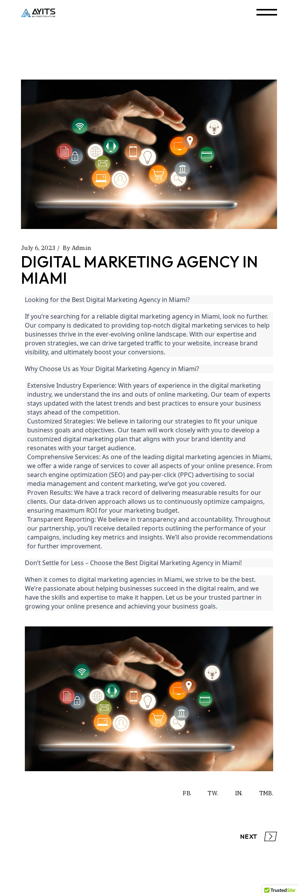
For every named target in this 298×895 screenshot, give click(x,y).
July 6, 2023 (38, 248)
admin (82, 248)
